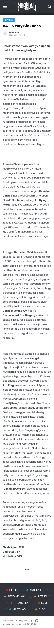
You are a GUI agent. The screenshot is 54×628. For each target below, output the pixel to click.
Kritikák (8, 20)
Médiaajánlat (22, 620)
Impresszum (8, 620)
